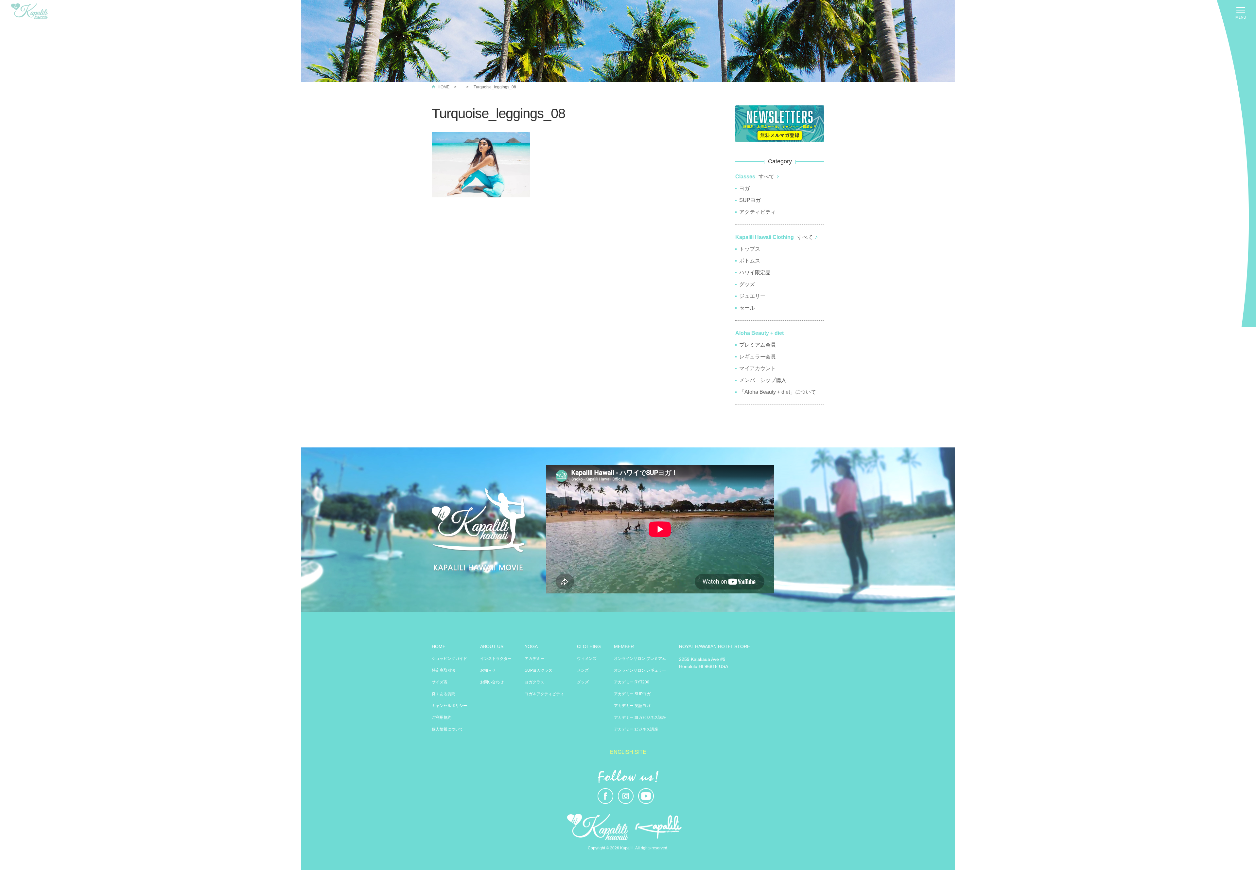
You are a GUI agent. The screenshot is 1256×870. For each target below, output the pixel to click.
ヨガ (744, 188)
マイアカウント (757, 368)
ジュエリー (752, 296)
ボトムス (749, 260)
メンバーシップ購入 (762, 380)
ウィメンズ (587, 658)
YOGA (531, 646)
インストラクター (496, 658)
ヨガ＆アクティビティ (544, 694)
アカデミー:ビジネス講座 (636, 729)
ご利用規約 (441, 717)
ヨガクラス (534, 682)
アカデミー (534, 658)
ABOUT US (491, 646)
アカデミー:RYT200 (631, 682)
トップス (749, 249)
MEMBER (624, 646)
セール (747, 308)
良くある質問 (443, 694)
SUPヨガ (750, 200)
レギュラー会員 (757, 356)
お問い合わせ (492, 682)
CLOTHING (589, 646)
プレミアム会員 (757, 345)
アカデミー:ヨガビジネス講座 (640, 717)
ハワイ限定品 (755, 272)
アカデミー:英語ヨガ (632, 705)
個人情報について (447, 729)
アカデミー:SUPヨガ (632, 694)
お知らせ (488, 670)
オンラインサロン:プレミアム (640, 658)
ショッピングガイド (449, 658)
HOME (443, 87)
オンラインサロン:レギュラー (640, 670)
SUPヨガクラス (538, 670)
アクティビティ (757, 212)
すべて (766, 176)
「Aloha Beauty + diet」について (777, 392)
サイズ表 (439, 682)
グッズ (747, 284)
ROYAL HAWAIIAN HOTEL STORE (714, 646)
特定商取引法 (443, 670)
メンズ (583, 670)
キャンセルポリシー (449, 705)
